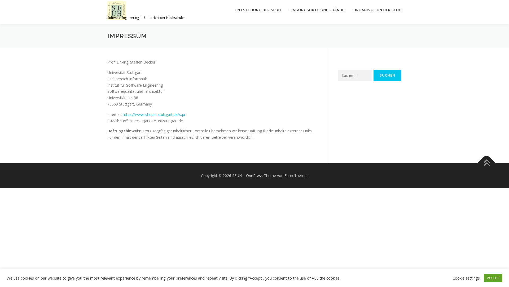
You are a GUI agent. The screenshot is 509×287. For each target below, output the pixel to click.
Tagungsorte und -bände (317, 10)
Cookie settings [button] (466, 278)
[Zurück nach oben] (486, 163)
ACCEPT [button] (493, 277)
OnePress (254, 175)
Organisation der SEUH (377, 10)
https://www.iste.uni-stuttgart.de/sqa (154, 114)
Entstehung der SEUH (258, 10)
